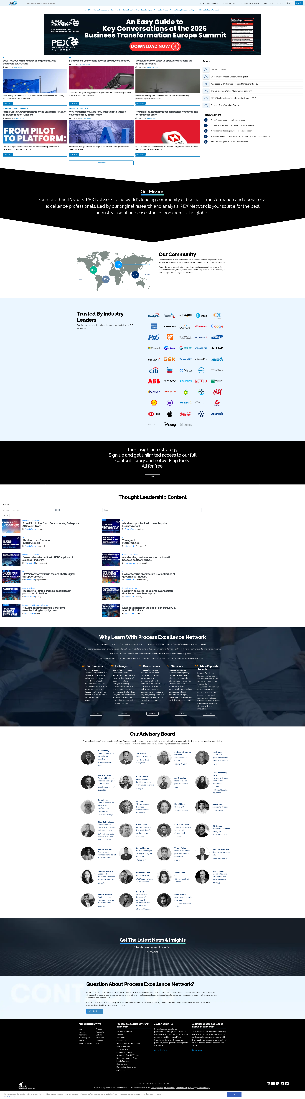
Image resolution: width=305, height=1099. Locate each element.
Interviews (83, 1035)
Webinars (100, 1038)
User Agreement (123, 1046)
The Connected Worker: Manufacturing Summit (231, 91)
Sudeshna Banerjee (182, 752)
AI (85, 10)
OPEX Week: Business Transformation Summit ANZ (233, 98)
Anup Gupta (217, 804)
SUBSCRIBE (152, 952)
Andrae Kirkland (105, 849)
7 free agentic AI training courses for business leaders (231, 131)
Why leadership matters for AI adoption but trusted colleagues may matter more (97, 113)
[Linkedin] (269, 1084)
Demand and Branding (126, 1067)
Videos (82, 1032)
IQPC (167, 1083)
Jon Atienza (141, 753)
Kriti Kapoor (217, 826)
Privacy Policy (169, 1088)
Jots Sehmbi (179, 873)
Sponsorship (268, 3)
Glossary (99, 1041)
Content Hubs (212, 3)
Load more (101, 163)
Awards (120, 1035)
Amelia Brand (18, 67)
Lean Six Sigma (146, 10)
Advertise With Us (124, 1032)
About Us (121, 1038)
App (97, 1044)
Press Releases (85, 1044)
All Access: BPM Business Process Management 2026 (234, 84)
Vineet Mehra (180, 848)
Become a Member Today (127, 1058)
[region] (152, 1095)
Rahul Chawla (142, 777)
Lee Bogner (218, 752)
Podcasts (100, 1032)
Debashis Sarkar (143, 873)
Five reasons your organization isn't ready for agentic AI (99, 60)
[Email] (283, 1084)
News (81, 1029)
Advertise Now (160, 1050)
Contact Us (94, 1011)
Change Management (101, 10)
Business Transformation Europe (225, 105)
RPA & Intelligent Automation (209, 10)
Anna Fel (140, 801)
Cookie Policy (122, 1049)
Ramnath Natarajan (221, 849)
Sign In (289, 3)
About (279, 3)
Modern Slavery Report (185, 1088)
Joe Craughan (180, 778)
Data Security (116, 10)
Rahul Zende (180, 895)
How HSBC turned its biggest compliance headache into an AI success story (240, 136)
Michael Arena (85, 118)
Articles (99, 1029)
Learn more (197, 1050)
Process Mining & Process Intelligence (183, 10)
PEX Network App (124, 1052)
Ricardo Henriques (106, 822)
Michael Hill (130, 546)
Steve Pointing (152, 67)
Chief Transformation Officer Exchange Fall (229, 77)
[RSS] (287, 1084)
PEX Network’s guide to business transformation (229, 142)
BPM (89, 10)
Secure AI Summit (218, 70)
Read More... (8, 103)
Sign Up (299, 3)
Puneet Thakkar (105, 895)
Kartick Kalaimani (181, 825)
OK (234, 1094)
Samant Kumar (142, 848)
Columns (99, 1035)
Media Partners (123, 1061)
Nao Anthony (103, 751)
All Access (121, 1070)
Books (81, 1041)
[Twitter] (278, 1084)
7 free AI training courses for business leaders (228, 120)
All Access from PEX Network (129, 1055)
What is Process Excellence (128, 1043)
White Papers (84, 1038)
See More (96, 714)
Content (200, 3)
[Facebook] (273, 1084)
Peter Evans (103, 800)
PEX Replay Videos (229, 3)
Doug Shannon (219, 871)
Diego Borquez (104, 775)
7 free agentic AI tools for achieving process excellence (232, 125)
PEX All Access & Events (249, 3)
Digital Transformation (131, 10)
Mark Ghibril (179, 804)
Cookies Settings (203, 1088)
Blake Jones (141, 825)
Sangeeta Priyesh (105, 871)
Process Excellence (161, 10)
